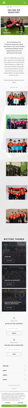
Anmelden (14, 333)
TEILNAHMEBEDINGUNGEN (14, 385)
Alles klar (14, 405)
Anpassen (7, 402)
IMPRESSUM (14, 388)
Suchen (14, 354)
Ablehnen (20, 402)
